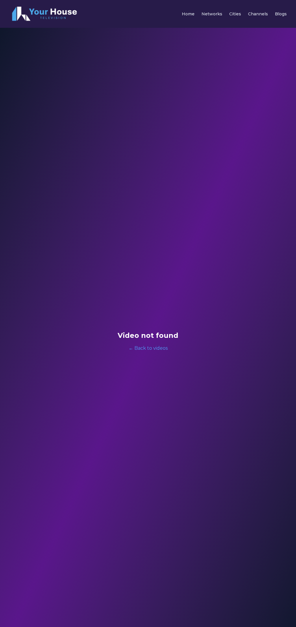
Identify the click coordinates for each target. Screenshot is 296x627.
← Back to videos (148, 348)
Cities (235, 14)
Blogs (281, 14)
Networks (211, 14)
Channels (258, 14)
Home (188, 14)
